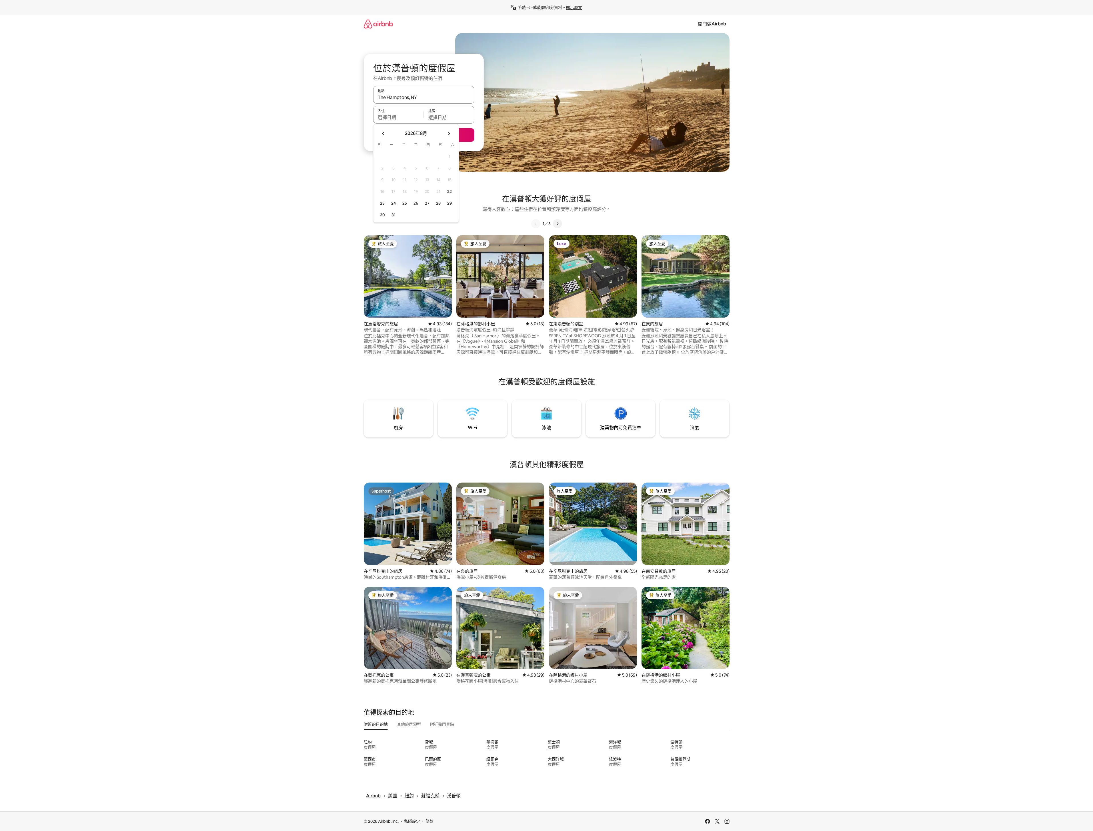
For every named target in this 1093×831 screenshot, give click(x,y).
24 (393, 203)
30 (382, 214)
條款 (429, 821)
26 (415, 203)
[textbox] (398, 117)
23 (382, 203)
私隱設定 (412, 821)
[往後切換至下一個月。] (449, 133)
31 (393, 214)
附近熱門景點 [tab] (442, 724)
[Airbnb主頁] (378, 24)
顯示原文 (574, 7)
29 (449, 203)
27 (427, 203)
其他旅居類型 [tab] (409, 724)
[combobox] (424, 97)
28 (438, 203)
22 (449, 191)
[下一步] (557, 223)
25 (404, 203)
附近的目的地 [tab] (376, 724)
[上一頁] (535, 223)
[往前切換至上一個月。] (383, 133)
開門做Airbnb (712, 24)
